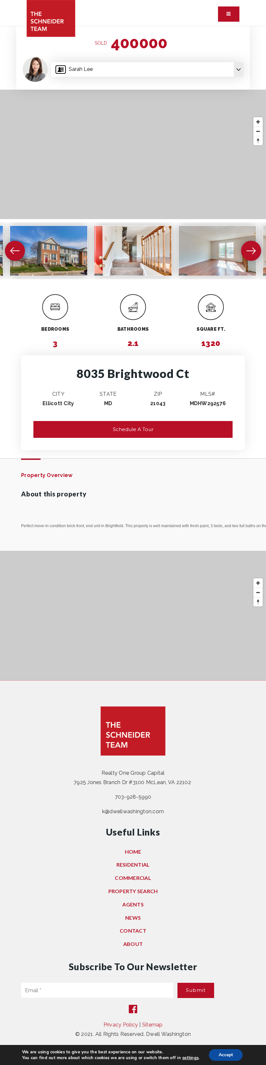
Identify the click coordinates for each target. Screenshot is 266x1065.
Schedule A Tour (133, 429)
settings (190, 1058)
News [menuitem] (133, 918)
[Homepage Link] (51, 18)
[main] (133, 353)
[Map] (133, 154)
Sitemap (152, 1025)
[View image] (48, 251)
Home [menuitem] (133, 852)
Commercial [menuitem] (133, 878)
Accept (226, 1055)
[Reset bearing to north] (258, 140)
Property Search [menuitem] (133, 891)
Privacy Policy (120, 1025)
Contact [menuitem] (133, 930)
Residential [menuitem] (133, 864)
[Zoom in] (258, 122)
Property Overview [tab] (46, 475)
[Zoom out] (258, 131)
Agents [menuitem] (133, 904)
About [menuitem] (133, 944)
